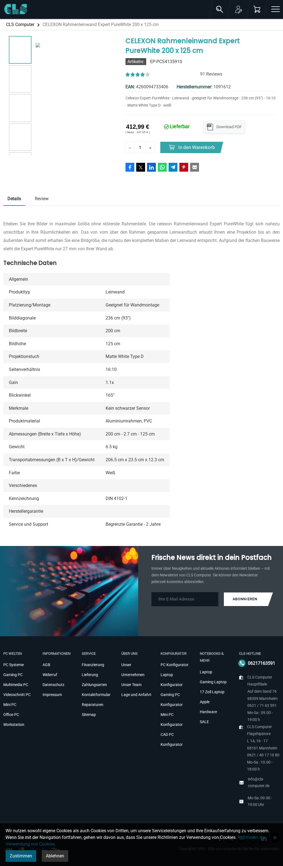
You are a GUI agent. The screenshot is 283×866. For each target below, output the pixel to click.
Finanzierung (93, 665)
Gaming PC (13, 674)
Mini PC (9, 704)
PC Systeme (13, 665)
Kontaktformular (96, 694)
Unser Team (131, 684)
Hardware (208, 712)
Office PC (11, 714)
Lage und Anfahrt (136, 694)
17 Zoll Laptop (212, 692)
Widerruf (50, 674)
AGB (46, 665)
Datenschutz (53, 684)
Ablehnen (55, 856)
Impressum (52, 694)
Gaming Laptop (213, 682)
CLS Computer (20, 24)
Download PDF (229, 127)
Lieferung (90, 674)
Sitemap (89, 714)
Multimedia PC (15, 684)
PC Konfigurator (174, 665)
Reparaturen (92, 704)
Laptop (206, 672)
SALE (204, 722)
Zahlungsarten (94, 684)
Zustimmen (21, 856)
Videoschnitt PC (17, 694)
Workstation (13, 724)
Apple (204, 702)
